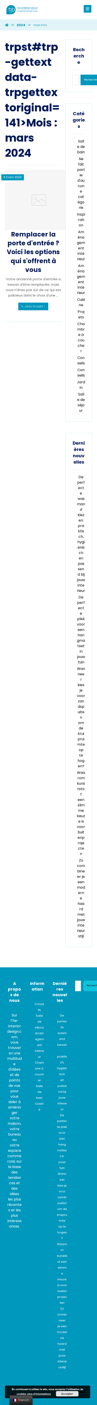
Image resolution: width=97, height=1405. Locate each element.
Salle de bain (81, 147)
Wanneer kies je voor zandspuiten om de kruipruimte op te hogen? (81, 717)
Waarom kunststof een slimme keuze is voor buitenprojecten (81, 813)
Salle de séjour (81, 402)
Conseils (81, 360)
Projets (81, 314)
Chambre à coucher (81, 337)
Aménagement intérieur (81, 245)
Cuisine (81, 302)
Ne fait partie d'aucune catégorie (81, 183)
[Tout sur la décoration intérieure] (22, 10)
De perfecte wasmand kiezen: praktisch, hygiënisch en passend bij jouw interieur (81, 533)
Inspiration (81, 220)
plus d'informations (39, 1394)
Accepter (67, 1394)
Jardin (81, 384)
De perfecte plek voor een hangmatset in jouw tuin (81, 630)
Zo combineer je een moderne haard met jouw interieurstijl (81, 898)
